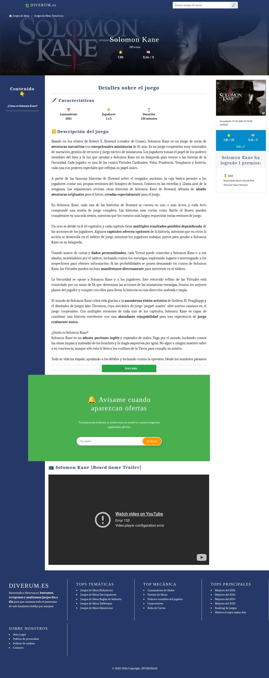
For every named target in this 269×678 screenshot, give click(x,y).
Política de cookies (24, 643)
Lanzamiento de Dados (160, 590)
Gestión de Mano (157, 594)
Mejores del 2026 (225, 590)
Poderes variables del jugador (165, 599)
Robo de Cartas (156, 608)
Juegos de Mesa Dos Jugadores (98, 594)
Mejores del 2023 (225, 603)
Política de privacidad (26, 639)
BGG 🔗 (241, 146)
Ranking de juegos (226, 608)
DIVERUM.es (42, 5)
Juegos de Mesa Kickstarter (96, 590)
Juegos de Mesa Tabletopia (96, 603)
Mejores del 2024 (225, 599)
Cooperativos (155, 603)
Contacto (18, 647)
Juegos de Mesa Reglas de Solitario (101, 599)
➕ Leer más (129, 368)
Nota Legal (19, 634)
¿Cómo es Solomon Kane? (22, 105)
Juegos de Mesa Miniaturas (96, 608)
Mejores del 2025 (225, 594)
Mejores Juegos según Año (230, 612)
